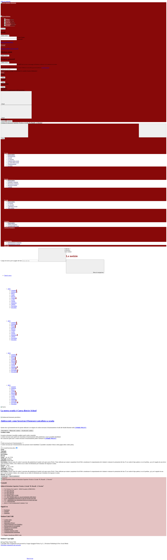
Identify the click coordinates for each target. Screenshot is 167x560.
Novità (68, 250)
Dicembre (14, 307)
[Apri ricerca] (152, 130)
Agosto (13, 301)
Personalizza (4, 430)
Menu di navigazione (98, 272)
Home (67, 248)
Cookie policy (8, 520)
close (2, 138)
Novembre (14, 306)
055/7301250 (10, 490)
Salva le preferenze (14, 476)
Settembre (14, 303)
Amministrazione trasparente (12, 532)
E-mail (19, 64)
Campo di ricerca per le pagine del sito (11, 260)
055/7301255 (10, 494)
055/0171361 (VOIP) (12, 495)
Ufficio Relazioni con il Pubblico (13, 524)
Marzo (13, 293)
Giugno (13, 298)
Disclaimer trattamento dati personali (11, 545)
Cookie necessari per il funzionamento (11, 443)
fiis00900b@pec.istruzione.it (22, 500)
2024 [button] (9, 353)
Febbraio (14, 292)
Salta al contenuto (5, 1)
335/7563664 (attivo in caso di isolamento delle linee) (21, 497)
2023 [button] (9, 385)
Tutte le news (7, 275)
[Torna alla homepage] (83, 123)
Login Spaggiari (45, 67)
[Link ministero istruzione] (8, 3)
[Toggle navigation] (14, 130)
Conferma (9, 121)
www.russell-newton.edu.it (8, 448)
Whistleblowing (8, 529)
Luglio (13, 300)
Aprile (13, 295)
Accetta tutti (27, 430)
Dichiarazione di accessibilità (12, 526)
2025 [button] (9, 321)
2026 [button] (9, 289)
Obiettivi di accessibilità (10, 527)
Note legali (7, 521)
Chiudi (3, 77)
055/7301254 (10, 492)
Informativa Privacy (9, 523)
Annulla (3, 121)
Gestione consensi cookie (11, 530)
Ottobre (13, 304)
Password (19, 39)
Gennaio (14, 290)
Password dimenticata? (7, 42)
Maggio (13, 296)
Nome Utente (21, 37)
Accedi (3, 28)
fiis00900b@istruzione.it (22, 498)
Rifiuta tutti (15, 430)
